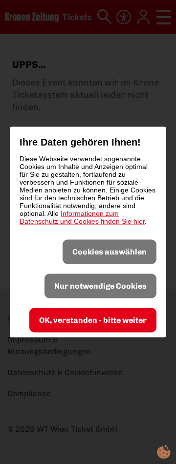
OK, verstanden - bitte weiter (93, 320)
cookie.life (163, 451)
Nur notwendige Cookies (100, 286)
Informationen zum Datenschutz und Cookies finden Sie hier (82, 217)
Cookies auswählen (109, 251)
